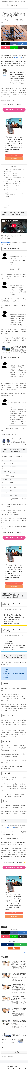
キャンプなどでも (9, 199)
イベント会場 (8, 203)
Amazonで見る (14, 158)
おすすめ (4, 926)
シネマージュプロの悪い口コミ (12, 175)
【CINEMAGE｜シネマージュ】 (14, 109)
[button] (22, 47)
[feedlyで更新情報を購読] (20, 944)
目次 (12, 166)
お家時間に (7, 196)
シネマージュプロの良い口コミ (12, 173)
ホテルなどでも (8, 201)
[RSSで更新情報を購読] (14, 948)
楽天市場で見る (14, 155)
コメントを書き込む (14, 1052)
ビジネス (7, 205)
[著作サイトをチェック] (7, 944)
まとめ (5, 207)
